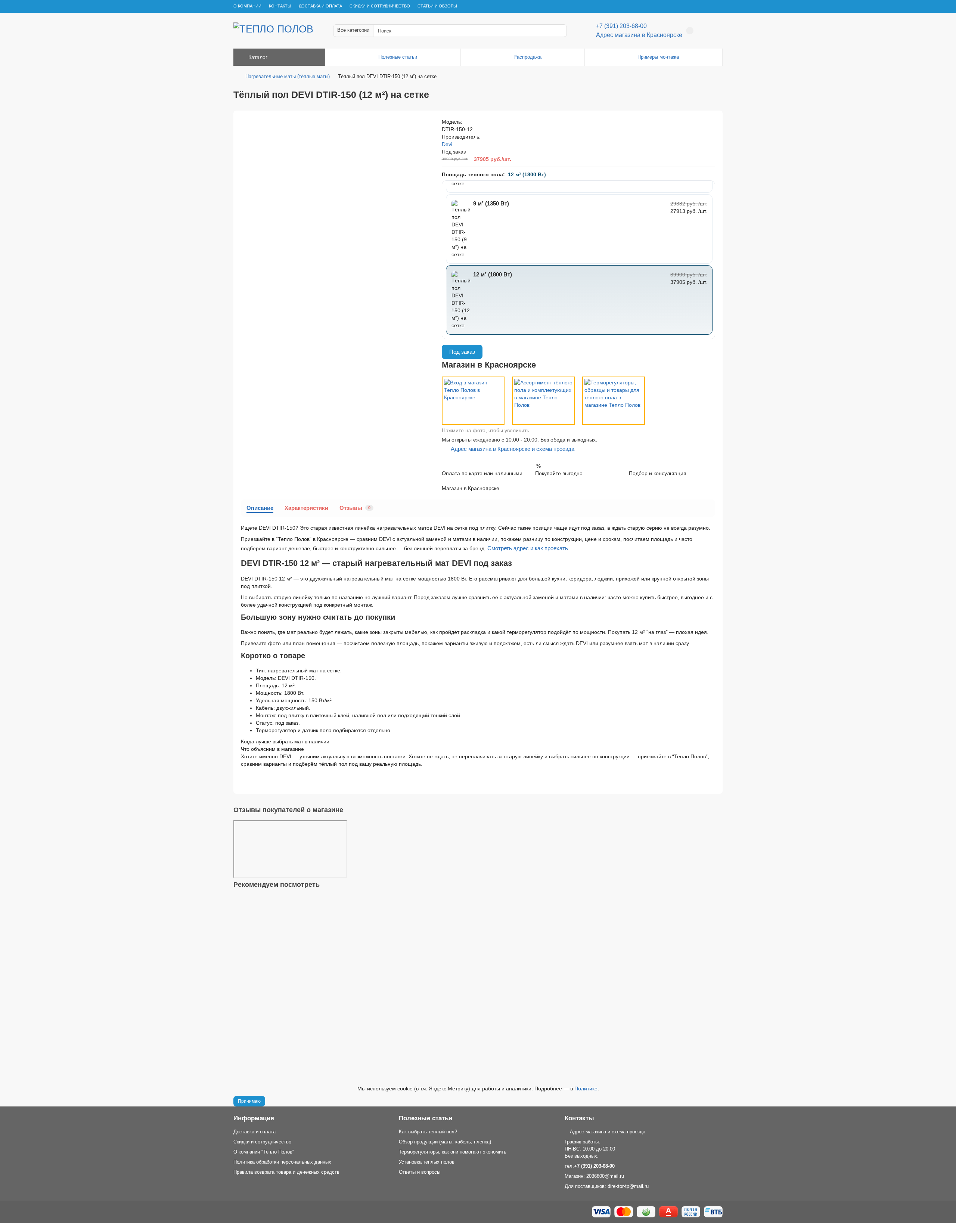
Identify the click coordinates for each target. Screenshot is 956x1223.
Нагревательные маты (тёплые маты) (287, 76)
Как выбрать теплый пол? (428, 1131)
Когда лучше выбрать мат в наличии (285, 741)
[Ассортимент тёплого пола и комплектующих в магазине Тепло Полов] (543, 401)
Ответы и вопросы (419, 1172)
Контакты (579, 1118)
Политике (586, 1089)
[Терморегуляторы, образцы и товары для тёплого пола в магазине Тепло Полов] (613, 401)
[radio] (579, 229)
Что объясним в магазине (272, 749)
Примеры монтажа (658, 57)
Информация (253, 1118)
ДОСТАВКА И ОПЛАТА (320, 6)
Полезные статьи (397, 57)
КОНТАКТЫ (280, 6)
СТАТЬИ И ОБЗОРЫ (437, 6)
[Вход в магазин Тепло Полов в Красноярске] (473, 401)
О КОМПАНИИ (247, 6)
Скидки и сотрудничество (262, 1142)
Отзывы (354, 508)
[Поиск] (559, 31)
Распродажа (527, 57)
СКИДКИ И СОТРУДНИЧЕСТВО (380, 6)
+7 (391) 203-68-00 (621, 26)
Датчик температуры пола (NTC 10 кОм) (285, 1000)
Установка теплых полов (426, 1162)
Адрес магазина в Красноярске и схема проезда (510, 449)
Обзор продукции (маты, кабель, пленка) (445, 1142)
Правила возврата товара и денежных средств (286, 1172)
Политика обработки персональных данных (282, 1162)
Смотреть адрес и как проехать (527, 548)
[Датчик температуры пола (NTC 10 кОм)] (478, 944)
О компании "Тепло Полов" (263, 1152)
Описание (259, 508)
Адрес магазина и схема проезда (606, 1131)
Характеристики (306, 508)
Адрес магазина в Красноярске (639, 35)
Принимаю (249, 1101)
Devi (447, 144)
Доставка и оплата (254, 1131)
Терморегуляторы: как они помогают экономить (452, 1152)
